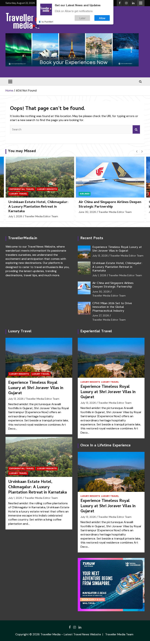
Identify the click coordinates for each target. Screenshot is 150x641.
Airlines (14, 193)
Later (82, 18)
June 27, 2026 (87, 212)
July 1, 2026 (99, 275)
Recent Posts (91, 239)
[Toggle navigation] (10, 81)
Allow (102, 18)
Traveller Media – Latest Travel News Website (70, 634)
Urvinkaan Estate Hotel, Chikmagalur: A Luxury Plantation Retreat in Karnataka (117, 267)
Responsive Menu (141, 3)
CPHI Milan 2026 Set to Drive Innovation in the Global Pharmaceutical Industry (110, 205)
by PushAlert (47, 21)
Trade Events (126, 193)
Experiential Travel (21, 468)
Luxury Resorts (19, 373)
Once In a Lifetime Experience (105, 446)
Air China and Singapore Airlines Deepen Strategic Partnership (39, 205)
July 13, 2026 (100, 255)
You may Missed (22, 151)
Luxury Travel (19, 332)
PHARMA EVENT (106, 193)
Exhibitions (87, 193)
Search (136, 129)
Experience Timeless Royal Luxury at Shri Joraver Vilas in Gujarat (117, 249)
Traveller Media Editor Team (44, 212)
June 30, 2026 (17, 212)
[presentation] (136, 151)
